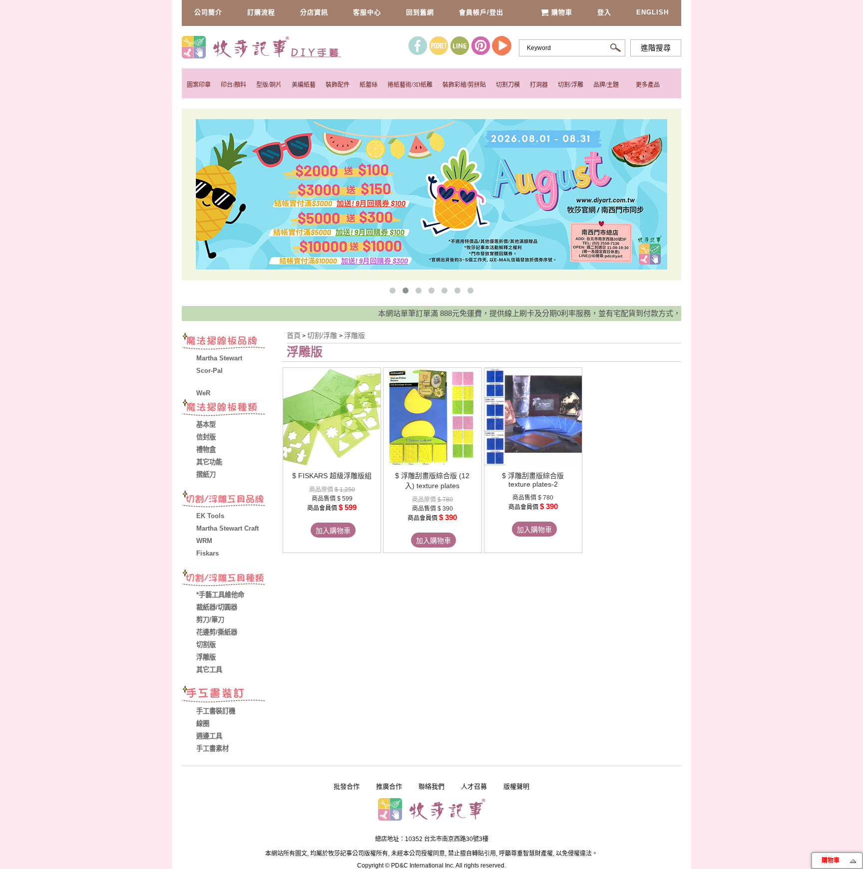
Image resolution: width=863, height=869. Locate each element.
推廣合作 (389, 786)
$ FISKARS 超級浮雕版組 (332, 476)
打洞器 (539, 84)
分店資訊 (314, 12)
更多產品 (648, 84)
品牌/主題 (606, 84)
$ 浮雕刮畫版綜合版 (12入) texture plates (432, 481)
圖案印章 (199, 84)
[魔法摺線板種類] (231, 408)
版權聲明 (516, 786)
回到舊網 (420, 12)
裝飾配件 (338, 84)
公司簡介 (208, 12)
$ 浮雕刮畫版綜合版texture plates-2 (533, 480)
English (652, 12)
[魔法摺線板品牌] (231, 342)
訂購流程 (261, 12)
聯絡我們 (431, 786)
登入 (604, 12)
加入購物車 (333, 531)
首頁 (294, 335)
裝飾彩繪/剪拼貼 (464, 84)
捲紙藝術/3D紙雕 (410, 84)
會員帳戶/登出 (481, 12)
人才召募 (474, 786)
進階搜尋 (656, 48)
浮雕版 (354, 335)
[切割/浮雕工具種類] (231, 579)
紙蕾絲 (369, 84)
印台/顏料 (233, 84)
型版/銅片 (269, 84)
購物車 (561, 12)
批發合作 (347, 786)
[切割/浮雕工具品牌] (231, 500)
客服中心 (367, 12)
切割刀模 (508, 84)
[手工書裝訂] (231, 695)
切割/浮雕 (570, 84)
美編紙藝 (304, 84)
